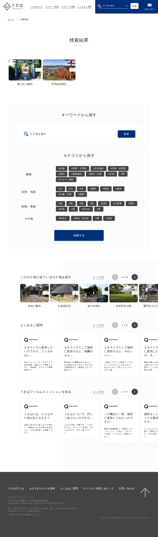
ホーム (11, 19)
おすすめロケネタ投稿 (42, 488)
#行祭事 (117, 203)
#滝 (81, 188)
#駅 (123, 174)
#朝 (73, 209)
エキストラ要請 (68, 7)
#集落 (106, 188)
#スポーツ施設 (66, 179)
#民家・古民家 (78, 168)
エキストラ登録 (52, 7)
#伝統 (61, 209)
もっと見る (98, 277)
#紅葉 (104, 203)
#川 (71, 188)
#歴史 (131, 203)
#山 (60, 188)
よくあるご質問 (84, 7)
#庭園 (81, 194)
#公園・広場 (65, 194)
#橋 (97, 218)
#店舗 (61, 168)
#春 (60, 203)
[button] (115, 277)
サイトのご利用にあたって (98, 488)
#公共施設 (98, 168)
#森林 (119, 188)
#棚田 (93, 188)
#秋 (92, 203)
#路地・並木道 (81, 218)
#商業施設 (76, 174)
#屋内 (61, 174)
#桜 (71, 203)
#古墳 (111, 174)
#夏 (81, 203)
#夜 (99, 209)
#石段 (109, 218)
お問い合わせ (149, 9)
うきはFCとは (36, 7)
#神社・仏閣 (95, 174)
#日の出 (86, 209)
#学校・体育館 (118, 168)
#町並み (63, 218)
